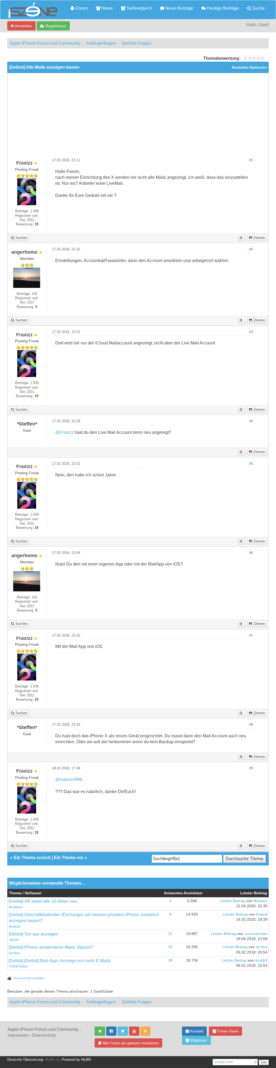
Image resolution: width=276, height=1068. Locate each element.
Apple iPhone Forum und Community (44, 43)
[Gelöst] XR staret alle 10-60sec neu (43, 901)
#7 (251, 635)
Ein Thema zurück (32, 857)
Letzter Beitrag (232, 901)
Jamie (14, 940)
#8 (251, 725)
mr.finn (14, 953)
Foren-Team (227, 1031)
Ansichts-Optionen (249, 67)
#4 (251, 421)
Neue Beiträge (178, 8)
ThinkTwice (18, 966)
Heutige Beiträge (222, 8)
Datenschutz (44, 1035)
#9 (251, 768)
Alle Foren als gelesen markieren (130, 1043)
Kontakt (196, 1031)
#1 (251, 160)
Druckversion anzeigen (29, 978)
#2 (251, 249)
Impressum (18, 1035)
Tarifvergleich (138, 8)
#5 (251, 464)
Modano (16, 907)
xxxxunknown (255, 934)
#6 (251, 553)
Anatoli (14, 926)
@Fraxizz (64, 432)
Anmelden (23, 26)
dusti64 (261, 960)
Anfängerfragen (101, 43)
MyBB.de (52, 1060)
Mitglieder (198, 1040)
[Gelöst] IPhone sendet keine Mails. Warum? (51, 947)
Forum (81, 8)
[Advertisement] (138, 117)
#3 (251, 332)
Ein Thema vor (69, 857)
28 (170, 960)
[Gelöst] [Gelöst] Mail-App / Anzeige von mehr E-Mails (60, 960)
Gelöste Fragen (136, 43)
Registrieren (55, 26)
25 (170, 947)
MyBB (86, 1060)
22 (170, 934)
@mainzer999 (68, 779)
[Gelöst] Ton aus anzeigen (33, 934)
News (107, 8)
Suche (258, 8)
